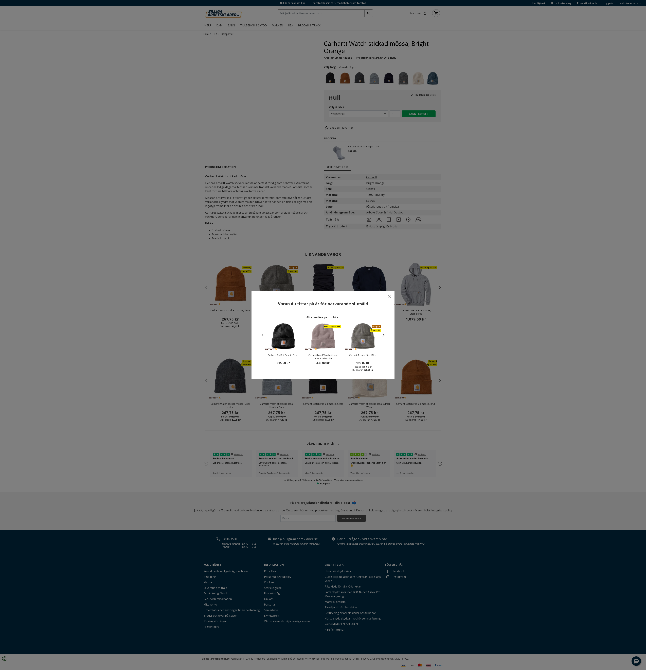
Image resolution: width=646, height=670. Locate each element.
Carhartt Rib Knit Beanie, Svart (283, 355)
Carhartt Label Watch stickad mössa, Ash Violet (322, 357)
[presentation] (382, 335)
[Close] (389, 296)
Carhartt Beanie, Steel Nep (362, 355)
